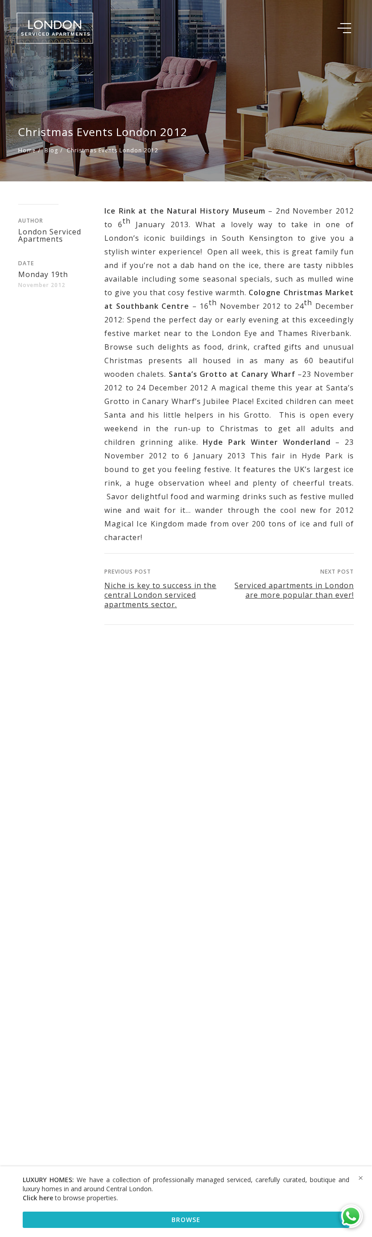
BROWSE (186, 1219)
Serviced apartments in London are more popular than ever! (294, 590)
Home (27, 150)
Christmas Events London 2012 (112, 150)
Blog (51, 150)
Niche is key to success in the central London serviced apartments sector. (160, 594)
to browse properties (70, 1197)
